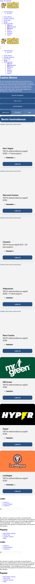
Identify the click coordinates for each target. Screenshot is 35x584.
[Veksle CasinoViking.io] (29, 50)
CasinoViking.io (7, 504)
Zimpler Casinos (8, 536)
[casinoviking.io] (10, 9)
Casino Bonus (8, 17)
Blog (4, 538)
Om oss (9, 13)
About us (6, 502)
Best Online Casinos (9, 533)
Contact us (6, 505)
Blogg (5, 22)
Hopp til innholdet (5, 1)
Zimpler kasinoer (9, 18)
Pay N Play (7, 20)
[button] (13, 12)
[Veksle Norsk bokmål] (29, 62)
